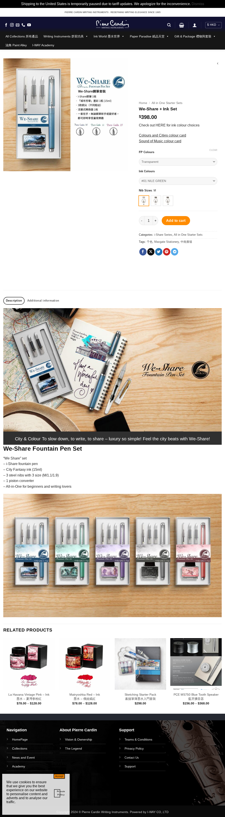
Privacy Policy (134, 748)
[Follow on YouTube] (29, 25)
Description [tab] (14, 300)
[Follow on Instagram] (12, 25)
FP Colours (146, 152)
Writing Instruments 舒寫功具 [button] (64, 36)
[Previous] (3, 675)
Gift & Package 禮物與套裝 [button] (192, 36)
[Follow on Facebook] (6, 25)
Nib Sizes (145, 190)
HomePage (20, 739)
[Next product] (217, 64)
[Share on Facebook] (143, 252)
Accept (59, 776)
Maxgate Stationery (166, 241)
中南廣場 (186, 241)
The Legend (73, 748)
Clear (213, 150)
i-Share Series (163, 234)
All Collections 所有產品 (21, 36)
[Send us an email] (17, 25)
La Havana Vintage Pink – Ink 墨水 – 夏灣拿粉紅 (28, 696)
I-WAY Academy (43, 45)
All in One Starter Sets (167, 103)
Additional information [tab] (43, 300)
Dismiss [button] (198, 4)
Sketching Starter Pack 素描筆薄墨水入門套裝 (140, 696)
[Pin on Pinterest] (166, 252)
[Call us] (23, 25)
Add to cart (176, 220)
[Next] (221, 675)
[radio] (144, 201)
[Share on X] (150, 252)
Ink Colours (147, 171)
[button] (169, 25)
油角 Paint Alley (16, 45)
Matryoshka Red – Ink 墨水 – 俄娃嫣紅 (84, 696)
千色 (149, 241)
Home (143, 103)
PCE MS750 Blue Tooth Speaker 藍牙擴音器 (196, 696)
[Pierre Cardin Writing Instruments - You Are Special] (112, 24)
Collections (19, 748)
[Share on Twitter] (158, 252)
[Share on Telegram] (174, 252)
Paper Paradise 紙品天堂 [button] (147, 36)
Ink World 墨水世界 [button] (107, 36)
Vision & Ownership (78, 739)
